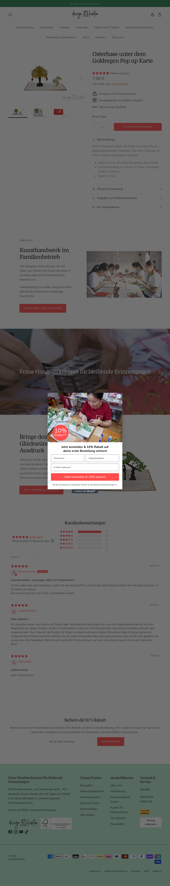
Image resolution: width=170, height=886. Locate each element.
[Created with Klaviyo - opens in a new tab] (85, 491)
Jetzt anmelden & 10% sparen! (85, 477)
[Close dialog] (119, 396)
